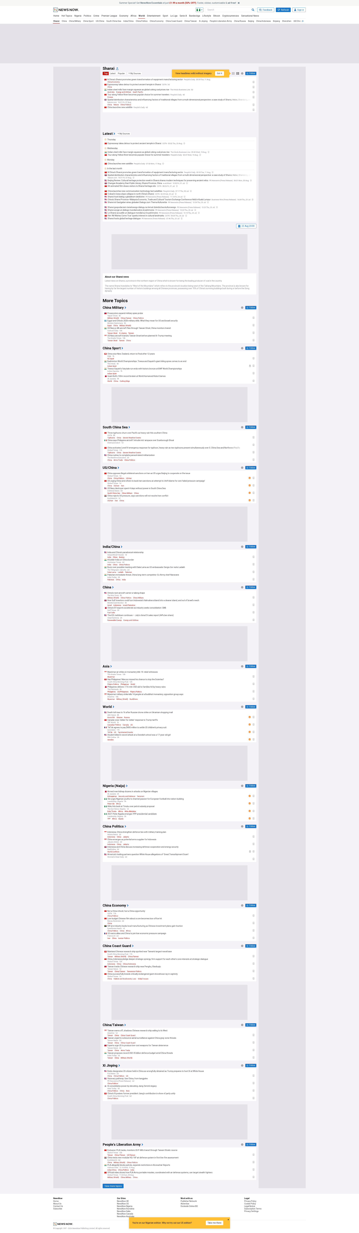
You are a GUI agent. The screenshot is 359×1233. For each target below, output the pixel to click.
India (109, 557)
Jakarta (126, 837)
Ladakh (120, 572)
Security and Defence (126, 796)
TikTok (109, 732)
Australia (110, 92)
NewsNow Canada (125, 1214)
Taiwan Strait (112, 333)
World (142, 15)
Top (106, 73)
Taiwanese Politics (134, 971)
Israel (109, 605)
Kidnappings (112, 796)
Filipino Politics (113, 684)
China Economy (157, 21)
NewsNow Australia (125, 1216)
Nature (116, 105)
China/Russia (240, 21)
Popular (121, 73)
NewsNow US (123, 1204)
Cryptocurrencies (230, 15)
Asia (127, 1091)
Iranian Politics (124, 938)
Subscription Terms (253, 1209)
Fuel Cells (111, 613)
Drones (110, 97)
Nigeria (77, 15)
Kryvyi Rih (111, 717)
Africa (133, 15)
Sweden (110, 740)
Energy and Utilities (123, 92)
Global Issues (143, 979)
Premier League (109, 15)
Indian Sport (112, 366)
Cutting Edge (125, 381)
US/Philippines (122, 692)
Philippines (125, 684)
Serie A (183, 15)
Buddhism (134, 699)
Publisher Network (189, 1201)
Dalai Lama (111, 572)
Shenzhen (286, 21)
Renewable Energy (114, 620)
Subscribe (57, 1209)
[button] (134, 73)
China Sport (88, 21)
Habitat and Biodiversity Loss (125, 979)
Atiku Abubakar (130, 811)
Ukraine (119, 717)
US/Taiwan (131, 1155)
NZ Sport (110, 359)
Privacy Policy (250, 1201)
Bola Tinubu (112, 811)
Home (56, 15)
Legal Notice (249, 1206)
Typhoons (111, 438)
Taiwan (131, 333)
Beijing (251, 21)
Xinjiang (276, 21)
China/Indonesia (263, 21)
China (64, 21)
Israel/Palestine (129, 605)
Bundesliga (194, 15)
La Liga (173, 15)
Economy (123, 15)
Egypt (109, 325)
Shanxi (56, 21)
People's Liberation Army (221, 21)
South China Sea (113, 21)
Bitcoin (216, 15)
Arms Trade (118, 460)
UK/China (298, 21)
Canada (126, 725)
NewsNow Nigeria (124, 1206)
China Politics (142, 21)
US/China (100, 21)
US (131, 725)
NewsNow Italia (123, 1211)
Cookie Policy (250, 1204)
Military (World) (113, 318)
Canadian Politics (114, 725)
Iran (122, 486)
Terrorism (140, 796)
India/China (128, 21)
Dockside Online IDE (189, 1206)
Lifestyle (206, 15)
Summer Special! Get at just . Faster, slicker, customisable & (177, 3)
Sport (165, 15)
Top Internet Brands (125, 732)
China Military (75, 21)
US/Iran (129, 478)
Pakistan (128, 572)
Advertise (185, 1204)
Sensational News (250, 15)
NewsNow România (125, 1209)
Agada (120, 819)
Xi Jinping (203, 21)
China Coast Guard (174, 21)
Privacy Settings (251, 1211)
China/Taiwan (190, 21)
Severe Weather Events (132, 438)
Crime (96, 15)
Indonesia (117, 605)
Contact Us (58, 1206)
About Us (57, 1204)
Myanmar (111, 677)
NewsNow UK (123, 1201)
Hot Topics (66, 15)
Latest (113, 73)
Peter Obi (110, 804)
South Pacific (138, 92)
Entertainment (153, 15)
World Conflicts (113, 852)
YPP (108, 819)
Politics (87, 15)
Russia (127, 717)
